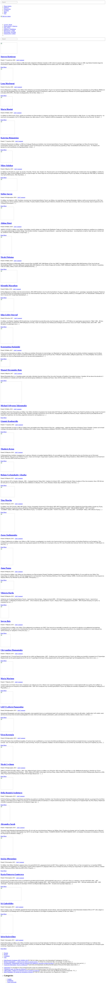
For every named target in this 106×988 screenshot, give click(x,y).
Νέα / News (7, 27)
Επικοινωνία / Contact (10, 33)
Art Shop (6, 10)
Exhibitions (10, 980)
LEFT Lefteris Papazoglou (12, 707)
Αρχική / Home (8, 24)
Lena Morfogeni (7, 83)
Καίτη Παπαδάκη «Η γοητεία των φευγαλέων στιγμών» (18, 972)
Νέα (5, 13)
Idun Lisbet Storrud (9, 315)
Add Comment (20, 60)
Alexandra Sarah (8, 824)
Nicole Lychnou (7, 764)
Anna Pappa (6, 568)
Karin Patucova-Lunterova (12, 874)
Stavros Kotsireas (8, 56)
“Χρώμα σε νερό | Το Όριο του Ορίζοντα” (15, 969)
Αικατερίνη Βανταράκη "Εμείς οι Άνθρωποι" (16, 964)
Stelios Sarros (6, 194)
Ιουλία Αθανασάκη (8, 859)
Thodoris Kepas (7, 449)
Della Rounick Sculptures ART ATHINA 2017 (16, 960)
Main (5, 12)
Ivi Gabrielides (7, 903)
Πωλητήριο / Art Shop (10, 32)
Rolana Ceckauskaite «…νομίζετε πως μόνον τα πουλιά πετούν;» (21, 961)
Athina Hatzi (6, 223)
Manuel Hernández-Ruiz (11, 370)
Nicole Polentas (7, 257)
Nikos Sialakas (7, 165)
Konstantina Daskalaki (10, 347)
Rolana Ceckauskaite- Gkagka (13, 475)
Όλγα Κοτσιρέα (7, 735)
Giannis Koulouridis (9, 421)
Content (9, 979)
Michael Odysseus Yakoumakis (14, 406)
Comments (7, 956)
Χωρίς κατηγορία (11, 982)
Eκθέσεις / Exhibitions (10, 29)
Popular (6, 953)
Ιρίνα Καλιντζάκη (8, 936)
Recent (6, 954)
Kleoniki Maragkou (9, 285)
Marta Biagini (7, 109)
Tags (5, 957)
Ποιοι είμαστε (7, 6)
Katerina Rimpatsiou (10, 138)
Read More (4, 67)
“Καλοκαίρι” (7, 967)
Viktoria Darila (7, 593)
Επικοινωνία (7, 9)
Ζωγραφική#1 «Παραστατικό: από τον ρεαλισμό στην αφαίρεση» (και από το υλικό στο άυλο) (28, 963)
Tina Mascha (6, 500)
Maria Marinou (7, 678)
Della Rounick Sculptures (11, 793)
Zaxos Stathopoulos (9, 535)
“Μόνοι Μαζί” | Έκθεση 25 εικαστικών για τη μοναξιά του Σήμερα (21, 970)
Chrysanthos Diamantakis (12, 650)
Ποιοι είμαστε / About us (10, 26)
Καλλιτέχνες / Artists (9, 30)
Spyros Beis (6, 621)
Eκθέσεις (6, 7)
